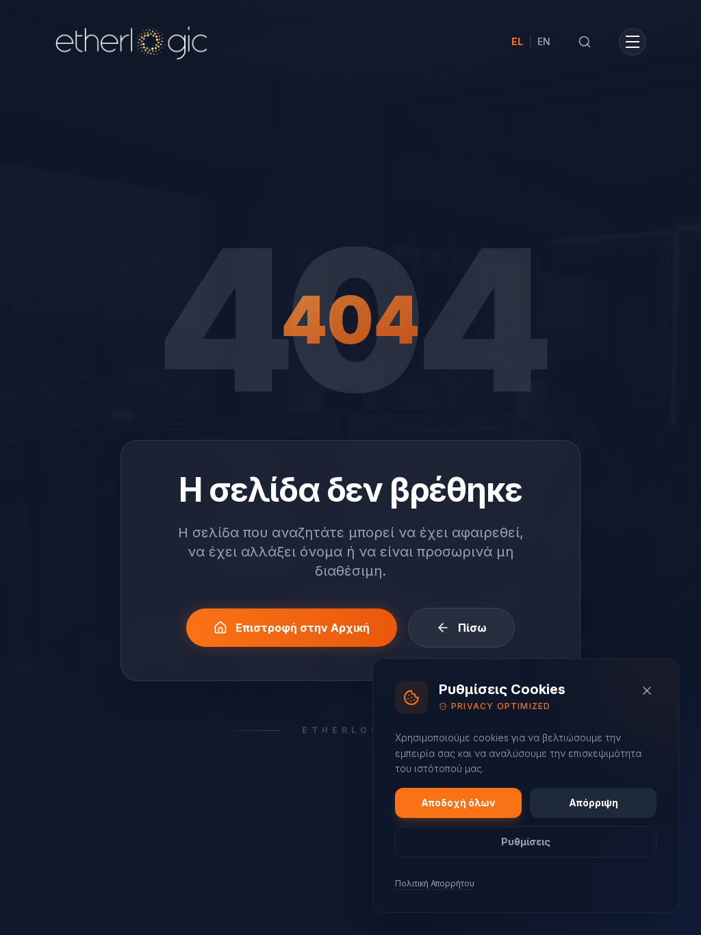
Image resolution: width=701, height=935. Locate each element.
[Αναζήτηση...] (584, 42)
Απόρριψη (593, 802)
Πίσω (472, 628)
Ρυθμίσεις (525, 841)
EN (543, 41)
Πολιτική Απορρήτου (434, 883)
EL (517, 41)
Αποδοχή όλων (458, 802)
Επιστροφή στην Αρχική (302, 628)
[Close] (647, 690)
